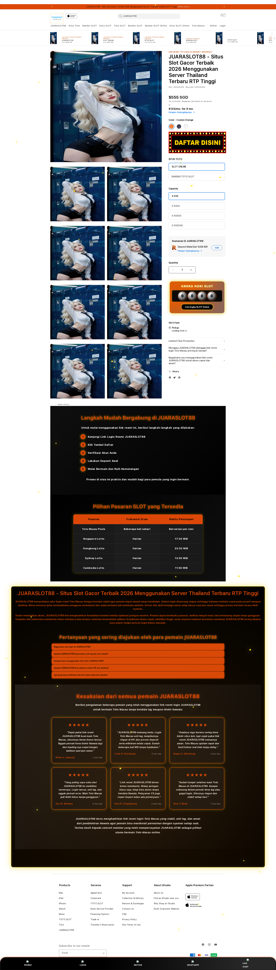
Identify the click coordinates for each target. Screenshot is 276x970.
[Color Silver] (186, 126)
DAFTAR (138, 965)
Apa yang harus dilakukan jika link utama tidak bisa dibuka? (81, 675)
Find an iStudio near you (166, 898)
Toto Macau (198, 26)
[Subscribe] (103, 953)
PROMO (28, 965)
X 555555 (177, 225)
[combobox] (148, 16)
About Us (158, 893)
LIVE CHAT (245, 965)
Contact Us (128, 909)
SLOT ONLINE (179, 166)
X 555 (175, 196)
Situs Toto (74, 26)
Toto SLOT (119, 26)
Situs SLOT (105, 26)
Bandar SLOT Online (156, 26)
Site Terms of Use (131, 925)
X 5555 (176, 206)
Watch (62, 909)
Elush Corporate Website (166, 909)
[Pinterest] (180, 378)
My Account (128, 893)
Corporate (96, 898)
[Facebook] (171, 378)
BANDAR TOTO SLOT (183, 176)
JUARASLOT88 (58, 26)
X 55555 (176, 215)
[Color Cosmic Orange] (171, 126)
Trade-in (95, 919)
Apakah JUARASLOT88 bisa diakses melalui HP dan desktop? (81, 668)
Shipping (186, 101)
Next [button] (224, 6)
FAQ (124, 914)
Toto (61, 925)
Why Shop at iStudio (164, 903)
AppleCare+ (96, 893)
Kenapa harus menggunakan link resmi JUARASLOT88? (79, 661)
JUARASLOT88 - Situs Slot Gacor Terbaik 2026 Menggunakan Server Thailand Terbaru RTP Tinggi (138, 7)
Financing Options (100, 914)
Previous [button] (51, 6)
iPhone (62, 903)
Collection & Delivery (133, 898)
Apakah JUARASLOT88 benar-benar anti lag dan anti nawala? (81, 654)
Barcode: (190, 87)
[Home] (57, 18)
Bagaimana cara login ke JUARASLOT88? (72, 647)
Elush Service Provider (102, 909)
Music (62, 914)
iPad (61, 898)
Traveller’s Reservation (102, 925)
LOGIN (83, 965)
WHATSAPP (193, 965)
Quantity (173, 262)
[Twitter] (175, 378)
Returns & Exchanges (133, 903)
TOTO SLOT (65, 919)
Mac (61, 893)
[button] (58, 26)
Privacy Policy (129, 919)
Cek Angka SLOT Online (197, 307)
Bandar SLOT (90, 26)
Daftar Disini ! (184, 7)
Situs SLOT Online (179, 26)
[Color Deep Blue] (179, 126)
